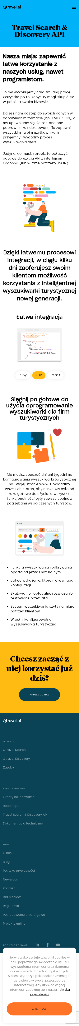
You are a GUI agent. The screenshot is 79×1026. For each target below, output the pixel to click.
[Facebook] (48, 945)
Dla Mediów (12, 897)
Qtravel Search (14, 750)
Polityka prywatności (19, 870)
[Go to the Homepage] (12, 7)
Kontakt (9, 888)
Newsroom (11, 879)
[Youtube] (59, 945)
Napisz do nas (39, 694)
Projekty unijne (14, 923)
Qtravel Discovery (16, 758)
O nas (7, 853)
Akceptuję (39, 1008)
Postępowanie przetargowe (24, 915)
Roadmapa (11, 806)
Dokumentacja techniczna (23, 823)
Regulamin (11, 906)
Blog (6, 862)
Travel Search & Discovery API (25, 814)
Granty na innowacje (19, 797)
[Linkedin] (37, 945)
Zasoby (8, 767)
